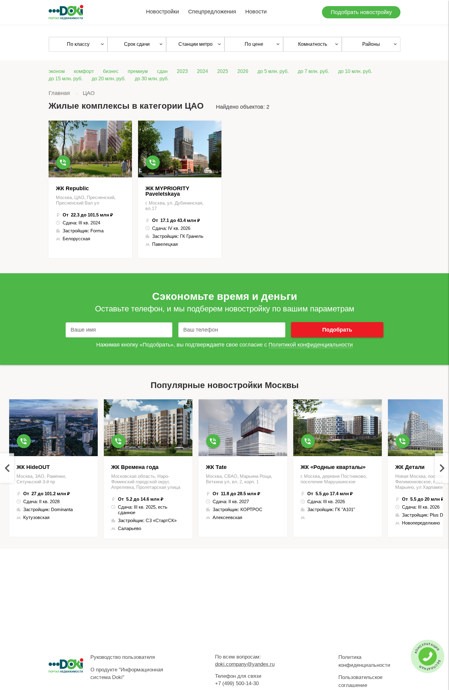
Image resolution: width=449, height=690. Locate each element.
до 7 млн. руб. (313, 71)
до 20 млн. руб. (109, 78)
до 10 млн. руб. (355, 71)
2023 (182, 71)
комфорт (84, 71)
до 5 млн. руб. (273, 71)
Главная (59, 93)
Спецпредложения (212, 12)
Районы (371, 44)
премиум (138, 71)
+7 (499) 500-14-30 (237, 683)
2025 (222, 71)
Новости (256, 12)
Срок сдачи (137, 44)
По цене (254, 44)
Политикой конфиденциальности (310, 345)
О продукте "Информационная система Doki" (126, 674)
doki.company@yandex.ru (245, 664)
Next (442, 468)
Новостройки (162, 12)
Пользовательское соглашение (360, 681)
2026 (242, 71)
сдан (162, 71)
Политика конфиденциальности (364, 661)
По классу (78, 44)
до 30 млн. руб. (152, 78)
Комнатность (312, 44)
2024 (202, 71)
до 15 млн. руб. (65, 78)
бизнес (111, 71)
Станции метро (195, 44)
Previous (7, 468)
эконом (57, 71)
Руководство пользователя (122, 657)
